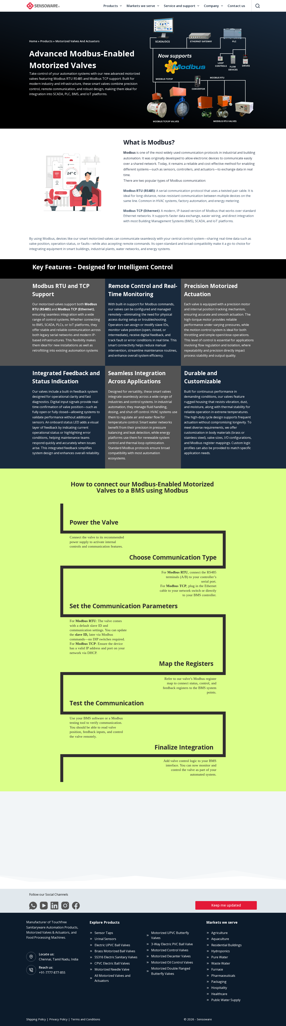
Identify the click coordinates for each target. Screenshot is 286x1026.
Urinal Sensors (105, 939)
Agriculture (219, 933)
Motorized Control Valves (169, 950)
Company (211, 6)
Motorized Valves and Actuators (77, 41)
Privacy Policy (58, 1019)
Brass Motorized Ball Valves (115, 951)
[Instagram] (65, 905)
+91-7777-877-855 (52, 972)
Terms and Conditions (85, 1019)
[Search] (257, 6)
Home (33, 41)
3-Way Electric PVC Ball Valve (172, 944)
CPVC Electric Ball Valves (112, 963)
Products (110, 6)
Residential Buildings (226, 945)
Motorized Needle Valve (112, 969)
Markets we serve (140, 6)
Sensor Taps (104, 933)
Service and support (179, 6)
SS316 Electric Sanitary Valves (116, 957)
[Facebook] (76, 905)
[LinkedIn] (54, 905)
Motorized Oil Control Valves (172, 962)
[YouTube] (44, 905)
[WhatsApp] (33, 905)
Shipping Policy (36, 1019)
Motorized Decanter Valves (171, 956)
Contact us (236, 6)
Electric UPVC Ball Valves (112, 945)
